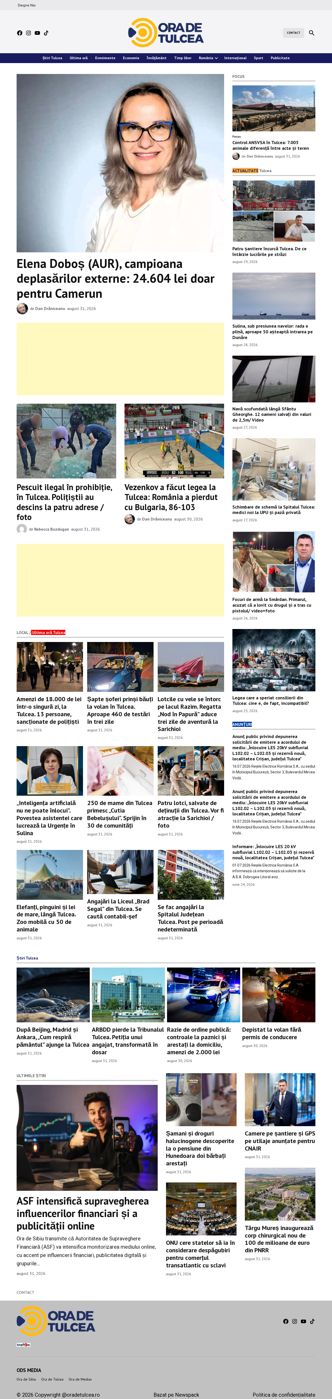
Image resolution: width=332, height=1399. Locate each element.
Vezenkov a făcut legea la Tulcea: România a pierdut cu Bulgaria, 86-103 (171, 497)
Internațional (235, 58)
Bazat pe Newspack (176, 1395)
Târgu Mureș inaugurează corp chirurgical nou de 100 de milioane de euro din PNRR (279, 1239)
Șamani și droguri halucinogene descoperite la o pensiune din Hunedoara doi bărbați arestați (200, 1148)
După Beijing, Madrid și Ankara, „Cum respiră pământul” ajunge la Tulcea (53, 1037)
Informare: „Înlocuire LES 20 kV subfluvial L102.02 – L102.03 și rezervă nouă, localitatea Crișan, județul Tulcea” (273, 852)
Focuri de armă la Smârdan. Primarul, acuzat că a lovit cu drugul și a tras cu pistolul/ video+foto (271, 604)
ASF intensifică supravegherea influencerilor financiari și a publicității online (83, 1213)
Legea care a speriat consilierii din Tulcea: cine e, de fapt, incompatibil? (270, 700)
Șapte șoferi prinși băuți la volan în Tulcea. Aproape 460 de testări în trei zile (120, 710)
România (206, 58)
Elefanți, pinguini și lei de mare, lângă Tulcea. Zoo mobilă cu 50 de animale (46, 918)
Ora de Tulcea (52, 1379)
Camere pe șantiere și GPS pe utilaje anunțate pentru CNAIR (280, 1140)
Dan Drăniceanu (50, 308)
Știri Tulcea (52, 58)
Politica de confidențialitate (284, 1395)
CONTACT (293, 33)
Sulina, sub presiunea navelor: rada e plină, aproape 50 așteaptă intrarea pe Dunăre (272, 331)
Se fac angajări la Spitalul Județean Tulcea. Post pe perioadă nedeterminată (190, 918)
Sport (258, 58)
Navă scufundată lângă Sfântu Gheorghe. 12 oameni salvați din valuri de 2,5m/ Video (271, 414)
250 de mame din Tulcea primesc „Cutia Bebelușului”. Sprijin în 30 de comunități (120, 814)
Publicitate (280, 58)
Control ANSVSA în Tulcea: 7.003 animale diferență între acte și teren (270, 145)
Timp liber (182, 58)
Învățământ (157, 58)
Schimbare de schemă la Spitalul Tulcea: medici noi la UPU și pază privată (273, 510)
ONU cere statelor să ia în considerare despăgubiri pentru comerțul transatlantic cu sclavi (200, 1254)
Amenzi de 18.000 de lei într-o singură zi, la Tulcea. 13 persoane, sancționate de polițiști (49, 710)
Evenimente (105, 58)
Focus (236, 136)
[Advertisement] (120, 359)
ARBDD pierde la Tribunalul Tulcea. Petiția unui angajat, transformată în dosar (128, 1040)
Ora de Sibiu (26, 1379)
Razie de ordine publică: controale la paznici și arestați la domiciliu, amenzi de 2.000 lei (199, 1040)
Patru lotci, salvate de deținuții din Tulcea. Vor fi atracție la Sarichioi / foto (191, 814)
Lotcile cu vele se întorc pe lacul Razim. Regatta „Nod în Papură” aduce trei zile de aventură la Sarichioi (189, 714)
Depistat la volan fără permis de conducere (271, 1033)
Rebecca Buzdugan (51, 529)
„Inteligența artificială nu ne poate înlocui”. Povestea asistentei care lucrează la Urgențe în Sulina (49, 818)
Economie (131, 58)
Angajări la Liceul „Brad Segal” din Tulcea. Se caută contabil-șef (118, 908)
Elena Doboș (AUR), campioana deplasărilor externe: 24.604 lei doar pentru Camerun (116, 278)
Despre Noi (27, 5)
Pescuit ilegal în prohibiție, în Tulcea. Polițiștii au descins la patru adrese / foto (64, 502)
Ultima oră (79, 58)
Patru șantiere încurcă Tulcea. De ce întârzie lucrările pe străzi (269, 251)
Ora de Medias (80, 1379)
